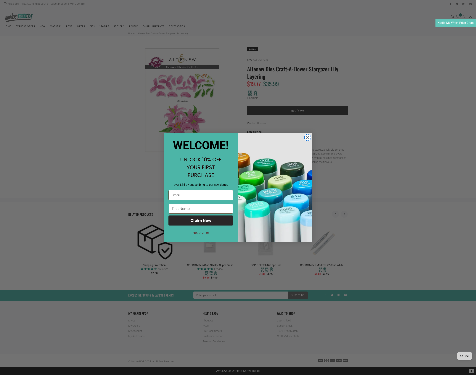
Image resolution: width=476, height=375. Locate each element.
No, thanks (201, 233)
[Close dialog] (307, 137)
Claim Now (200, 220)
